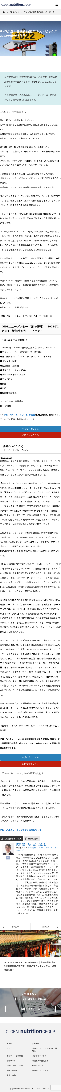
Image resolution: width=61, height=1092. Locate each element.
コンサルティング (39, 1055)
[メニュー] (56, 4)
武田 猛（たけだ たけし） (32, 844)
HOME (9, 1043)
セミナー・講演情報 (15, 1055)
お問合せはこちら (30, 435)
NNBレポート (12, 1070)
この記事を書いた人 (12, 839)
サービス (10, 1048)
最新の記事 (33, 839)
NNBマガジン (37, 1065)
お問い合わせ (12, 1075)
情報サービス (12, 1060)
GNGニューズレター (15, 1065)
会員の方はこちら (30, 428)
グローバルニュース (40, 1070)
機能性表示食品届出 (40, 1060)
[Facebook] (8, 858)
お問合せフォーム (30, 1009)
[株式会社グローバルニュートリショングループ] (30, 1031)
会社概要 (35, 1043)
